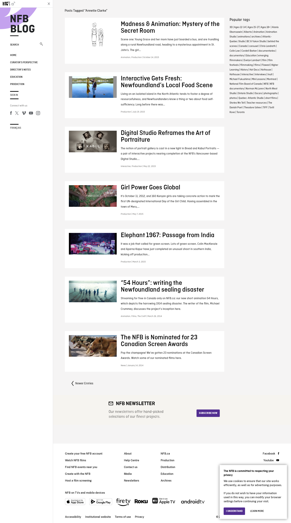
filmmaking (246, 65)
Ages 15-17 (253, 27)
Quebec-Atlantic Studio (251, 98)
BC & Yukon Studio (256, 41)
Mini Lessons (258, 79)
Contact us (130, 467)
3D (231, 27)
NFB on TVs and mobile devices (85, 492)
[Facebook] (11, 114)
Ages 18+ (265, 27)
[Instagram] (38, 114)
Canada (243, 46)
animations (244, 36)
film (264, 60)
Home (13, 55)
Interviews (260, 74)
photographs (270, 93)
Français (15, 128)
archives (256, 36)
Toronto (241, 112)
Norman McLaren (255, 88)
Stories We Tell (237, 103)
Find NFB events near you (81, 467)
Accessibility (73, 516)
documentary (237, 55)
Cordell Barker (249, 51)
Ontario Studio (245, 93)
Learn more (257, 511)
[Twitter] (17, 114)
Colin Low (235, 51)
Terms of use (123, 516)
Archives (166, 480)
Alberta (248, 32)
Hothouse (266, 70)
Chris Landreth (268, 46)
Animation (258, 32)
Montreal (271, 79)
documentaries (267, 51)
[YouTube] (31, 114)
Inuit (270, 74)
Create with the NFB (77, 473)
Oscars (258, 93)
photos (233, 98)
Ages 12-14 (240, 27)
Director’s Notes (20, 69)
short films (271, 98)
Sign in (14, 95)
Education (16, 77)
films (257, 65)
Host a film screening (78, 480)
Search (14, 45)
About (128, 453)
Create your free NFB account (83, 453)
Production (17, 84)
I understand (234, 511)
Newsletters (131, 480)
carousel (253, 46)
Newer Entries (84, 383)
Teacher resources (257, 103)
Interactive (247, 74)
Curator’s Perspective (24, 62)
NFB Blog (22, 24)
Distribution (168, 467)
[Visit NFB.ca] (22, 4)
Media (128, 473)
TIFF (265, 107)
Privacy (139, 516)
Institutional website (98, 516)
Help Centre (131, 460)
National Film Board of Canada (246, 84)
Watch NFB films (75, 460)
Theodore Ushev (252, 107)
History (244, 70)
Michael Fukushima (240, 79)
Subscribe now (208, 413)
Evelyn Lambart (252, 60)
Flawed (266, 65)
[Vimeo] (24, 114)
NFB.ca (165, 453)
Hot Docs (254, 70)
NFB (266, 84)
